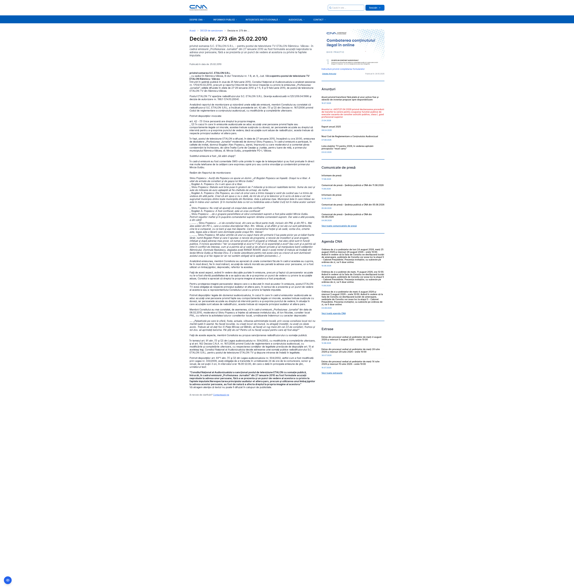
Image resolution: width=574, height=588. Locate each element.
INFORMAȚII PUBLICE (224, 19)
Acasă (193, 30)
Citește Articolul (329, 74)
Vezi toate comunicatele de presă (339, 226)
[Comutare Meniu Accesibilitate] (8, 580)
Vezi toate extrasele (332, 373)
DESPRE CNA (196, 19)
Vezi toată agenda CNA (334, 313)
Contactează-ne (221, 394)
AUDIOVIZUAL (296, 19)
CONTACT (318, 19)
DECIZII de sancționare (211, 30)
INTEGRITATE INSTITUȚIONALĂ (262, 19)
